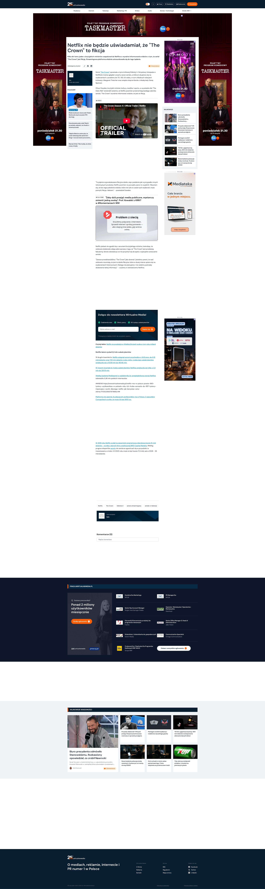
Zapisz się (146, 329)
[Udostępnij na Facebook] (88, 66)
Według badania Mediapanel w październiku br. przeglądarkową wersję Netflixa (126, 376)
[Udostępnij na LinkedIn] (91, 66)
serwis (113, 448)
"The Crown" (105, 72)
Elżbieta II (120, 506)
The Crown (109, 506)
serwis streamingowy (134, 506)
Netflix (100, 506)
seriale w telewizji (151, 506)
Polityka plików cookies (191, 885)
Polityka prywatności (163, 885)
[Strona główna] (76, 4)
